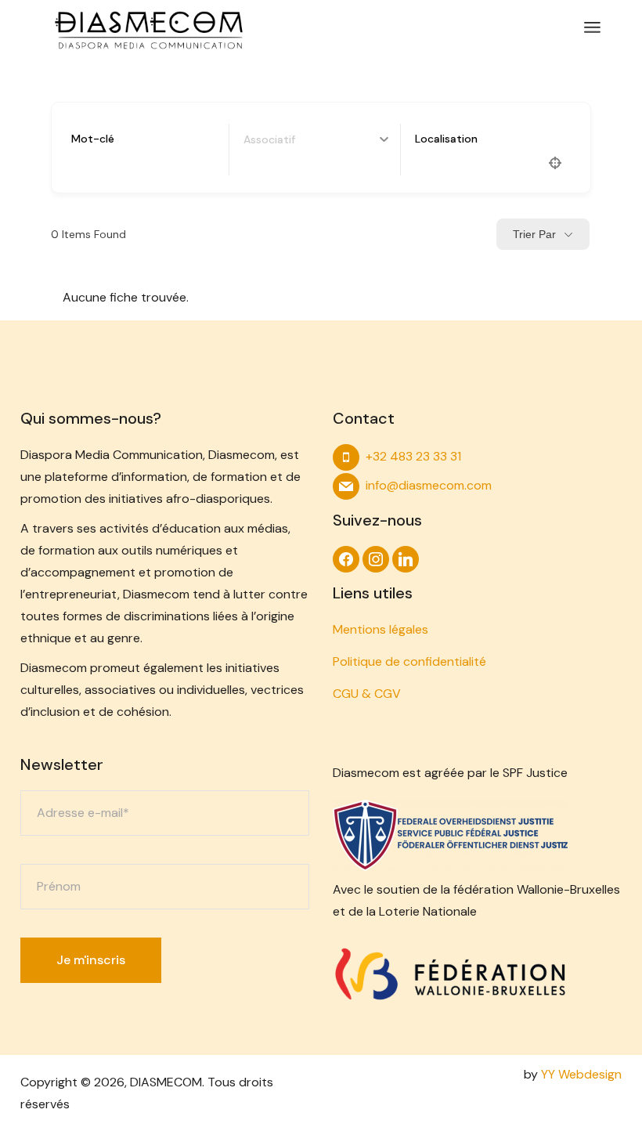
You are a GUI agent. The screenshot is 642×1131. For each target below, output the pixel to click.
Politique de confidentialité (409, 661)
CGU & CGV (367, 693)
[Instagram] (375, 558)
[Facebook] (346, 558)
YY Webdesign (581, 1074)
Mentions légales (380, 629)
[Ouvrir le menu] (592, 27)
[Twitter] (405, 558)
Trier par (534, 234)
